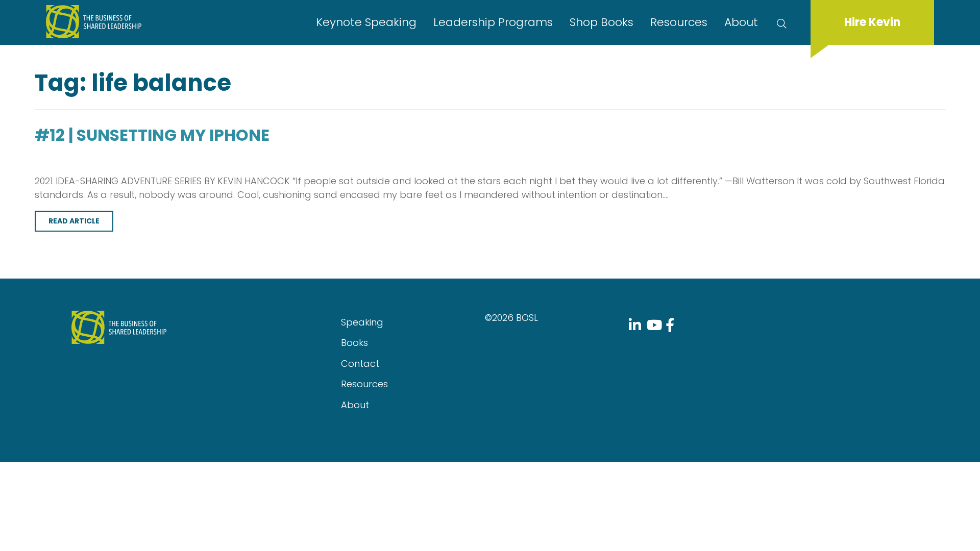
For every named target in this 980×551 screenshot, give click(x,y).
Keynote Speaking (366, 22)
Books (354, 342)
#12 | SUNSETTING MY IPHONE (152, 135)
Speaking (362, 322)
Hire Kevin (872, 22)
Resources (678, 22)
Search (783, 22)
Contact (360, 363)
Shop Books (601, 22)
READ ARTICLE (74, 221)
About (741, 22)
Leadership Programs (493, 22)
